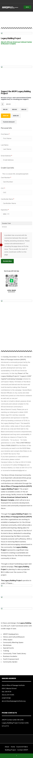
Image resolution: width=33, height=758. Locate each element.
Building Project (10, 750)
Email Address (6, 156)
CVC (3, 188)
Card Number (6, 177)
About (7, 747)
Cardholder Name (7, 199)
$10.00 (5, 109)
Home (13, 747)
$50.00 (23, 109)
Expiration (5, 210)
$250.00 (16, 116)
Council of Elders (22, 747)
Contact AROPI (22, 750)
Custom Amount (9, 122)
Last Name (5, 145)
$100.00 (5, 116)
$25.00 (14, 109)
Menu (27, 7)
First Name (5, 134)
